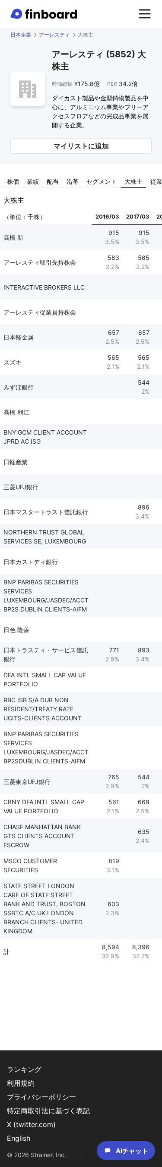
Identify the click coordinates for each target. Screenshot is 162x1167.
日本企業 (20, 34)
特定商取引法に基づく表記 (48, 1110)
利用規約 (21, 1083)
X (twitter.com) (31, 1124)
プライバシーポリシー (41, 1097)
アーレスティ (54, 34)
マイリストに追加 (81, 146)
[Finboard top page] (45, 14)
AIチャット (132, 1151)
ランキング (24, 1069)
